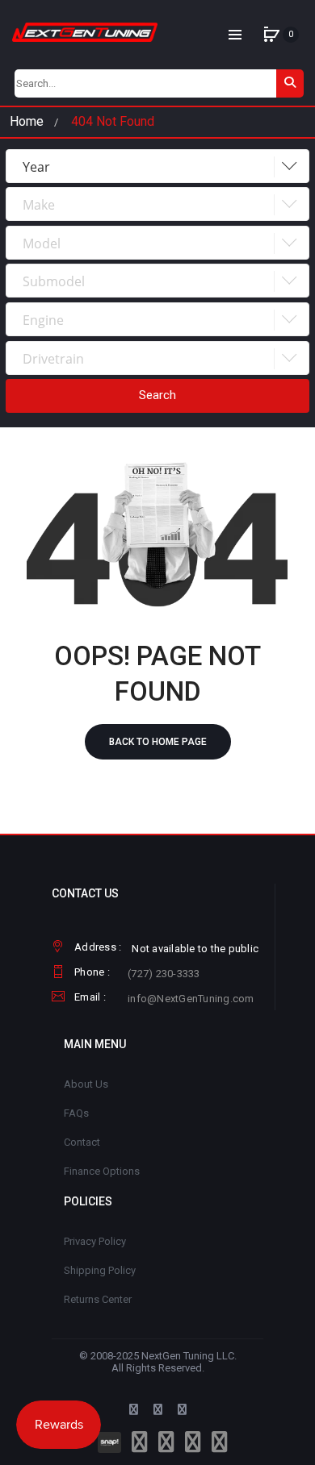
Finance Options (102, 1171)
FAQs (76, 1113)
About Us (86, 1084)
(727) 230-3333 (164, 974)
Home (27, 121)
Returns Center (98, 1299)
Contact (82, 1142)
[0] (271, 35)
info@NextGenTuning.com (191, 999)
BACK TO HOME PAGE (158, 741)
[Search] (290, 83)
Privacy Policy (95, 1241)
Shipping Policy (100, 1270)
